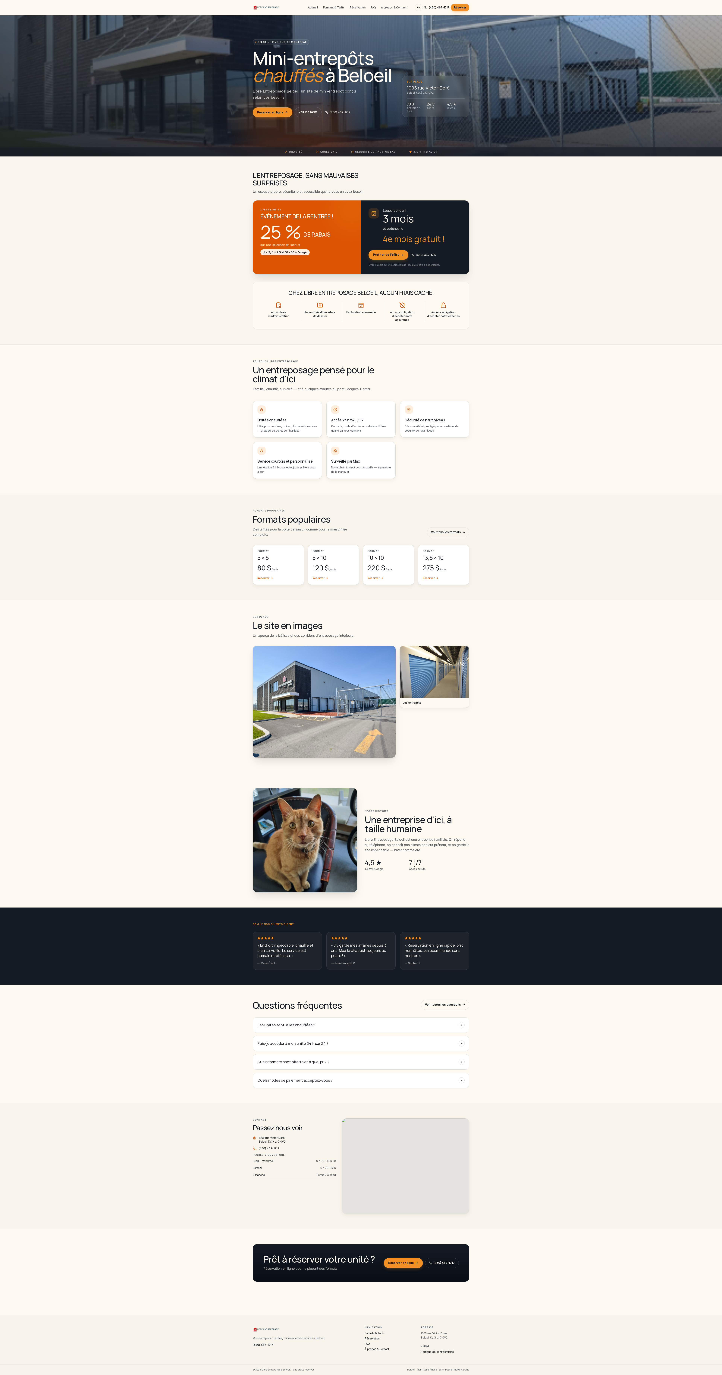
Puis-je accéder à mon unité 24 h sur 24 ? (360, 1043)
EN (418, 7)
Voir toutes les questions (443, 1004)
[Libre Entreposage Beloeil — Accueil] (266, 7)
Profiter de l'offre (386, 254)
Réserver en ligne (270, 112)
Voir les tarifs (308, 112)
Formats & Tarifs (334, 7)
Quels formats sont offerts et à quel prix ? (360, 1061)
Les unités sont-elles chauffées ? (360, 1024)
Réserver (460, 7)
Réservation (358, 7)
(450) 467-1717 (439, 7)
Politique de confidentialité (437, 1351)
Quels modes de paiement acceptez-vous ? (360, 1080)
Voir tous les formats (446, 532)
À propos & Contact (394, 7)
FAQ (373, 7)
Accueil (313, 7)
